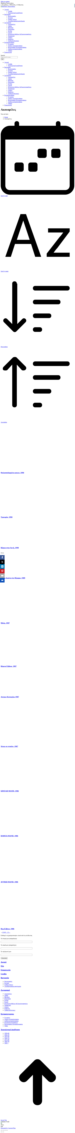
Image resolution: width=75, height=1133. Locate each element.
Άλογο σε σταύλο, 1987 (9, 746)
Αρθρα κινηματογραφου (11, 1021)
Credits (4, 974)
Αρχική (3, 962)
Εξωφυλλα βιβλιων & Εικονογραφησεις (16, 1003)
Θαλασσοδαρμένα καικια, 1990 (12, 473)
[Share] (3, 1130)
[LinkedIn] (2, 566)
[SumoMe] (2, 580)
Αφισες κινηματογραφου (11, 1019)
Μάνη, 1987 (5, 623)
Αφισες (6, 1007)
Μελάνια (7, 997)
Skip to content (5, 1)
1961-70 (6, 1038)
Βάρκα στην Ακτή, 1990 (10, 548)
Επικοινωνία (5, 970)
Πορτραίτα (7, 998)
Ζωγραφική (5, 990)
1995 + (6, 1043)
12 (8, 932)
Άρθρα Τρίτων (8, 985)
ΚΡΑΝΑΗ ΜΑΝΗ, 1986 (10, 791)
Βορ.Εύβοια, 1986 (7, 929)
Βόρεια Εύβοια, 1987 (9, 666)
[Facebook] (2, 557)
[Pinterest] (2, 571)
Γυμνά (6, 1002)
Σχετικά (6, 983)
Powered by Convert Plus (8, 1128)
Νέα (2, 966)
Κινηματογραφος (7, 1014)
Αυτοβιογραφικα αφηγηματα (12, 986)
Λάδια (6, 995)
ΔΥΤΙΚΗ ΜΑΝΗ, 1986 (9, 882)
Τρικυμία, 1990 (6, 517)
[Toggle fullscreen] (5, 1130)
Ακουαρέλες (8, 994)
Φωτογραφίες (8, 981)
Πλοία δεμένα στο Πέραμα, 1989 (13, 578)
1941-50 (6, 1035)
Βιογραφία (5, 978)
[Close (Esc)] (1, 1130)
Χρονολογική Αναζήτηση (10, 1030)
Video (6, 1026)
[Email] (2, 575)
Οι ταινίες (7, 1017)
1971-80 (6, 1040)
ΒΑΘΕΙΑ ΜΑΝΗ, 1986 (9, 836)
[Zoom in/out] (7, 1130)
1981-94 (6, 1041)
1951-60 (6, 1036)
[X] (2, 562)
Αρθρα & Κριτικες (9, 1010)
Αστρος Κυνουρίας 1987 (10, 697)
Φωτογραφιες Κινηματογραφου (13, 1024)
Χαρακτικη (7, 1005)
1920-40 (6, 1033)
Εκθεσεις (7, 1008)
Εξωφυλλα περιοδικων (11, 1022)
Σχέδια (6, 1000)
